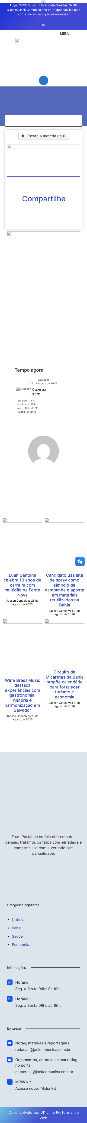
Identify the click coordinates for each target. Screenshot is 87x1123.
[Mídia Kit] (10, 1082)
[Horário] (10, 982)
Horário (22, 982)
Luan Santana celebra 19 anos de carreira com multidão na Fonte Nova (22, 585)
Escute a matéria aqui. (46, 136)
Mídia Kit (23, 1082)
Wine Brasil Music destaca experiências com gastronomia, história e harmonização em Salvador (22, 695)
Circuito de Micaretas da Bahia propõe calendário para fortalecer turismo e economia (65, 684)
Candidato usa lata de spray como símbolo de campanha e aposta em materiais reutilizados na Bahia (64, 590)
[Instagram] (43, 25)
